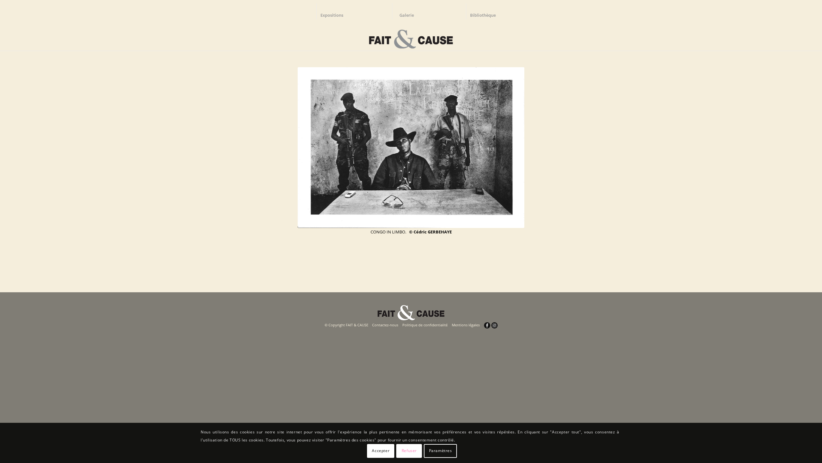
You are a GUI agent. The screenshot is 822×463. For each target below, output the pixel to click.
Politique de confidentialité (425, 324)
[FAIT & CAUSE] (410, 37)
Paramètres (440, 450)
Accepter (380, 450)
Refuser (409, 450)
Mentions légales (466, 324)
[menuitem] (335, 11)
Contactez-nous (385, 324)
